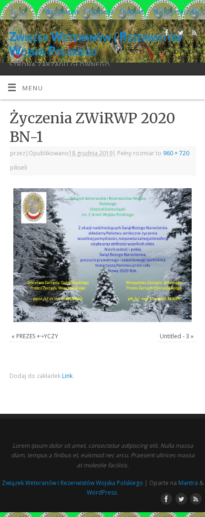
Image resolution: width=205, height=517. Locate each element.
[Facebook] (166, 34)
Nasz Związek (61, 12)
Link (67, 376)
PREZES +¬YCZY (37, 336)
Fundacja (101, 12)
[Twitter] (179, 34)
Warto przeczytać (176, 12)
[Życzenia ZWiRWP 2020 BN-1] (102, 255)
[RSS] (193, 34)
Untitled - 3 (174, 336)
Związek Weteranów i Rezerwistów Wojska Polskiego (95, 43)
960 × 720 (176, 153)
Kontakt (133, 12)
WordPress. (102, 492)
